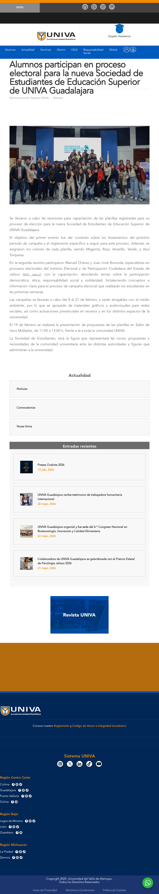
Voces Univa (24, 426)
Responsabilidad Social (93, 52)
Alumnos (10, 50)
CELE (74, 50)
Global (113, 50)
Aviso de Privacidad (45, 890)
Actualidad (28, 50)
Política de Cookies (114, 890)
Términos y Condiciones (80, 890)
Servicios (45, 50)
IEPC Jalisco (32, 274)
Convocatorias (26, 407)
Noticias (22, 389)
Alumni (61, 50)
